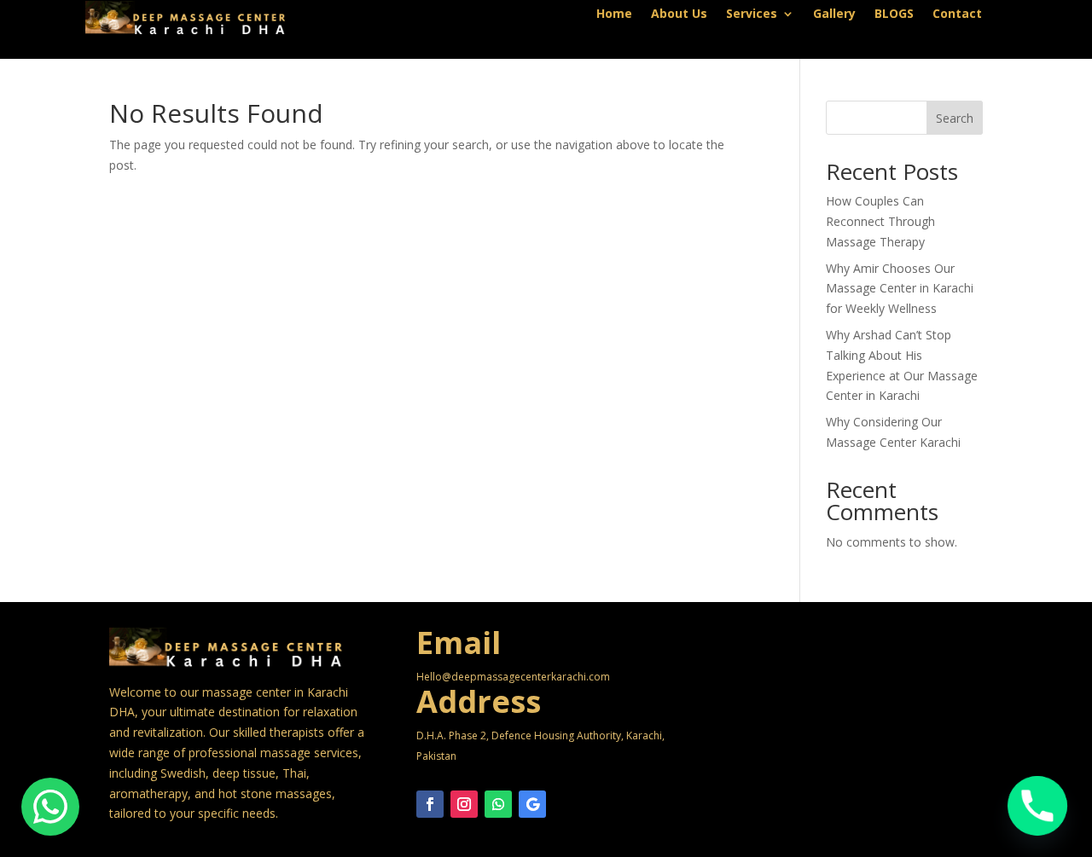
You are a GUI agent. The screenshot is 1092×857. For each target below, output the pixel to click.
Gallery (834, 14)
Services (751, 14)
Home (614, 14)
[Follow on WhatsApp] (498, 804)
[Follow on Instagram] (464, 804)
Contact (957, 14)
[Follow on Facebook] (430, 804)
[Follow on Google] (532, 804)
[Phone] (1037, 806)
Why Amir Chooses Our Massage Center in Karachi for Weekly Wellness (899, 288)
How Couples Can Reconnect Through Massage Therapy (880, 221)
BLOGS (894, 14)
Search (954, 118)
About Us (679, 14)
